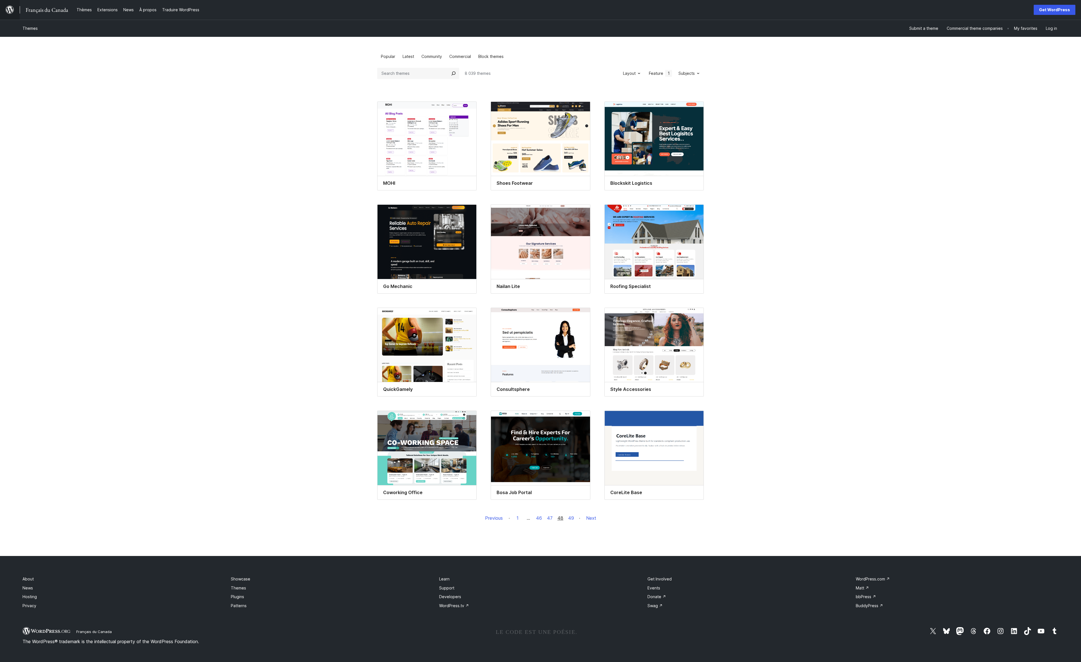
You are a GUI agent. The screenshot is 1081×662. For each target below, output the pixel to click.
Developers (450, 596)
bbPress (866, 596)
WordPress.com (873, 579)
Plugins (237, 596)
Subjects (686, 73)
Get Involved (659, 579)
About (28, 579)
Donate (656, 596)
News (28, 588)
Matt (862, 588)
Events (653, 588)
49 (571, 518)
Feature (659, 73)
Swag (655, 605)
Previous (494, 518)
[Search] (453, 73)
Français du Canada (94, 631)
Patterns (239, 605)
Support (446, 588)
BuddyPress (869, 605)
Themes (30, 28)
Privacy (29, 605)
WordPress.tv (454, 605)
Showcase (240, 579)
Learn (444, 579)
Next (591, 518)
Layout (629, 73)
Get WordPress (1054, 9)
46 (539, 518)
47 (550, 518)
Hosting (30, 596)
